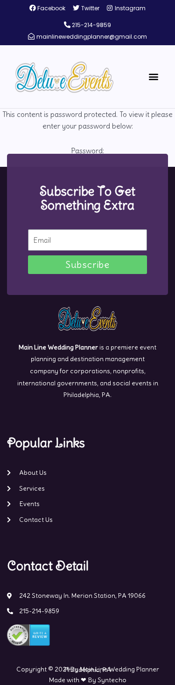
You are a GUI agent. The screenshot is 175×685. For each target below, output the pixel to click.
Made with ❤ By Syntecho (87, 680)
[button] (153, 76)
